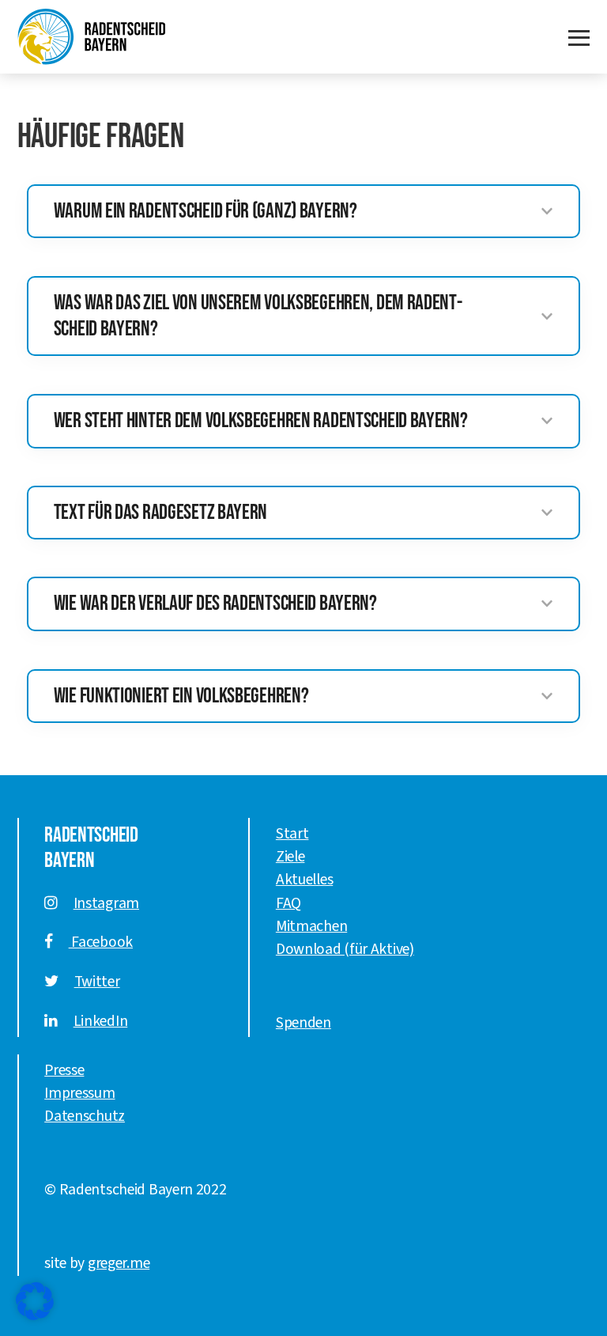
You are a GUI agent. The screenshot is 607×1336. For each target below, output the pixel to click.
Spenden (303, 1023)
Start (292, 834)
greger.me (118, 1263)
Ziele (290, 857)
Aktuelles (304, 880)
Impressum (79, 1093)
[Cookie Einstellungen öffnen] (35, 1301)
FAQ (288, 903)
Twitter (97, 982)
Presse (64, 1070)
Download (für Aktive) (345, 949)
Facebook (101, 942)
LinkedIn (101, 1021)
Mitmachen (311, 926)
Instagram (106, 903)
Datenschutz (84, 1116)
